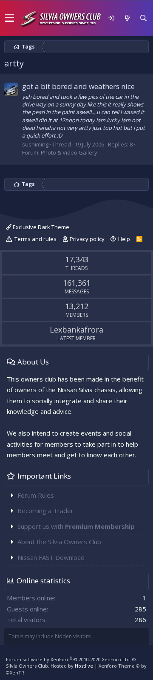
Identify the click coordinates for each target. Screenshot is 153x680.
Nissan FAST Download (51, 557)
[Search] (143, 18)
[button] (9, 18)
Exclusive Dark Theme (40, 227)
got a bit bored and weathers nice (78, 86)
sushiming (35, 144)
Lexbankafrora (76, 329)
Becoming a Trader (45, 510)
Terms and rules (35, 239)
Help (124, 239)
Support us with (76, 526)
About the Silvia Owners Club (59, 541)
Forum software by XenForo (68, 659)
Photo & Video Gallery (69, 152)
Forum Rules (35, 495)
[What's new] (127, 18)
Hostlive (84, 666)
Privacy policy (87, 239)
